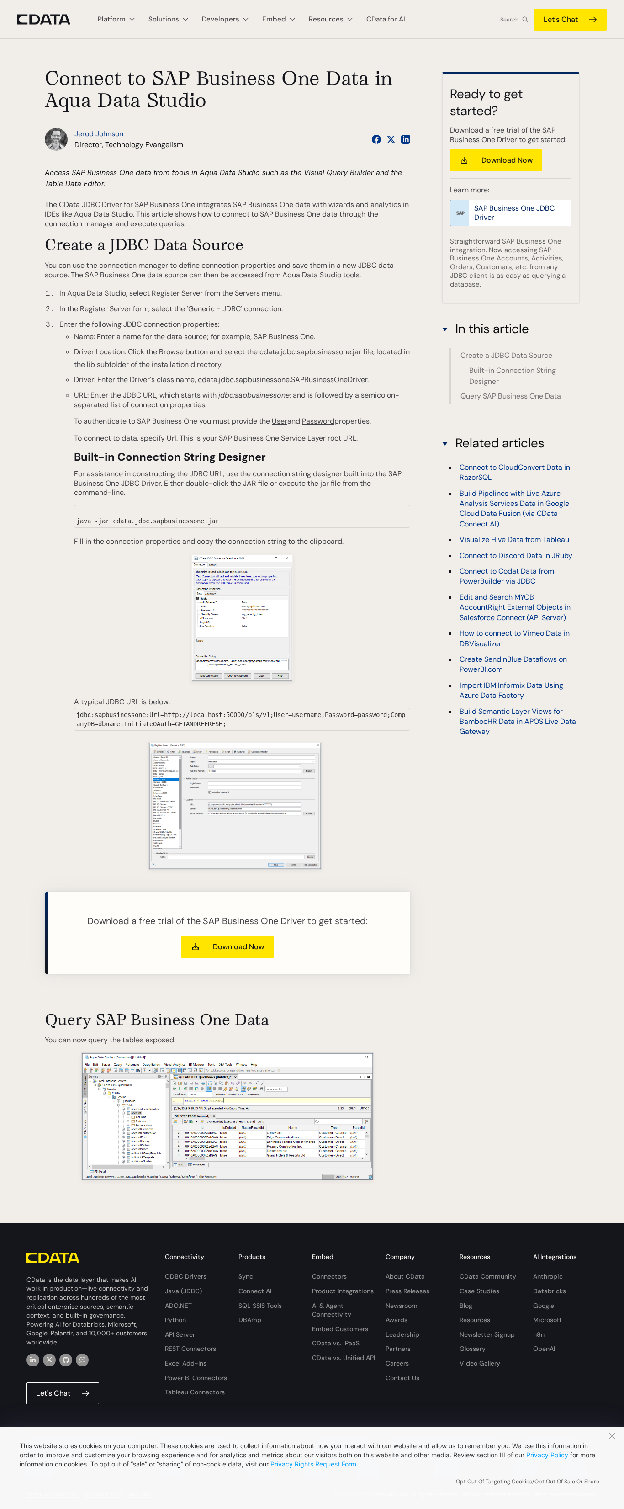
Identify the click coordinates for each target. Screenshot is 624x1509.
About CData (405, 1276)
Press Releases (407, 1291)
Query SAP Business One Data (510, 396)
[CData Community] (82, 1360)
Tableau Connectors (195, 1392)
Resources (475, 1320)
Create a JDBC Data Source (506, 355)
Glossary (473, 1348)
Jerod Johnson (98, 133)
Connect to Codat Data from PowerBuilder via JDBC (507, 576)
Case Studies (479, 1291)
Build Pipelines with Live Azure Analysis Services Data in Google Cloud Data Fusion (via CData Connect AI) (514, 509)
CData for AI (385, 19)
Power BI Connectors (196, 1378)
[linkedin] (32, 1360)
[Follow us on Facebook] (376, 139)
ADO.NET (178, 1306)
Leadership (402, 1334)
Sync (245, 1276)
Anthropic (548, 1276)
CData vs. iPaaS (336, 1343)
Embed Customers (340, 1329)
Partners (398, 1348)
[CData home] (50, 19)
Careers (397, 1363)
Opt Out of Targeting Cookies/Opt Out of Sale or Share (527, 1481)
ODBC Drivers (185, 1276)
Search (509, 19)
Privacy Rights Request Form (313, 1464)
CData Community (488, 1276)
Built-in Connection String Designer (512, 375)
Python (175, 1320)
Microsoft (547, 1320)
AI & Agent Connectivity (331, 1310)
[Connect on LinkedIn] (405, 139)
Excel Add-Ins (185, 1363)
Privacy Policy (547, 1455)
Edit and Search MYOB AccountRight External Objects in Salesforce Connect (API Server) (515, 608)
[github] (65, 1360)
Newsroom (402, 1306)
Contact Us (402, 1378)
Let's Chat (561, 19)
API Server (180, 1334)
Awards (396, 1320)
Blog (466, 1306)
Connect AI (254, 1291)
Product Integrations (343, 1291)
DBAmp (249, 1320)
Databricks (549, 1291)
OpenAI (544, 1348)
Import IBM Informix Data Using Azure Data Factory (511, 691)
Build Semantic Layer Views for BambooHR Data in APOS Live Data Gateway (518, 722)
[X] (49, 1360)
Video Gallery (480, 1363)
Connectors (329, 1276)
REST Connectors (190, 1348)
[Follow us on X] (391, 139)
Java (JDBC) (183, 1291)
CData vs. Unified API (343, 1358)
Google (543, 1306)
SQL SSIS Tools (260, 1306)
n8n (539, 1334)
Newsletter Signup (487, 1334)
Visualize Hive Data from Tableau (514, 540)
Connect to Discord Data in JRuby (516, 555)
